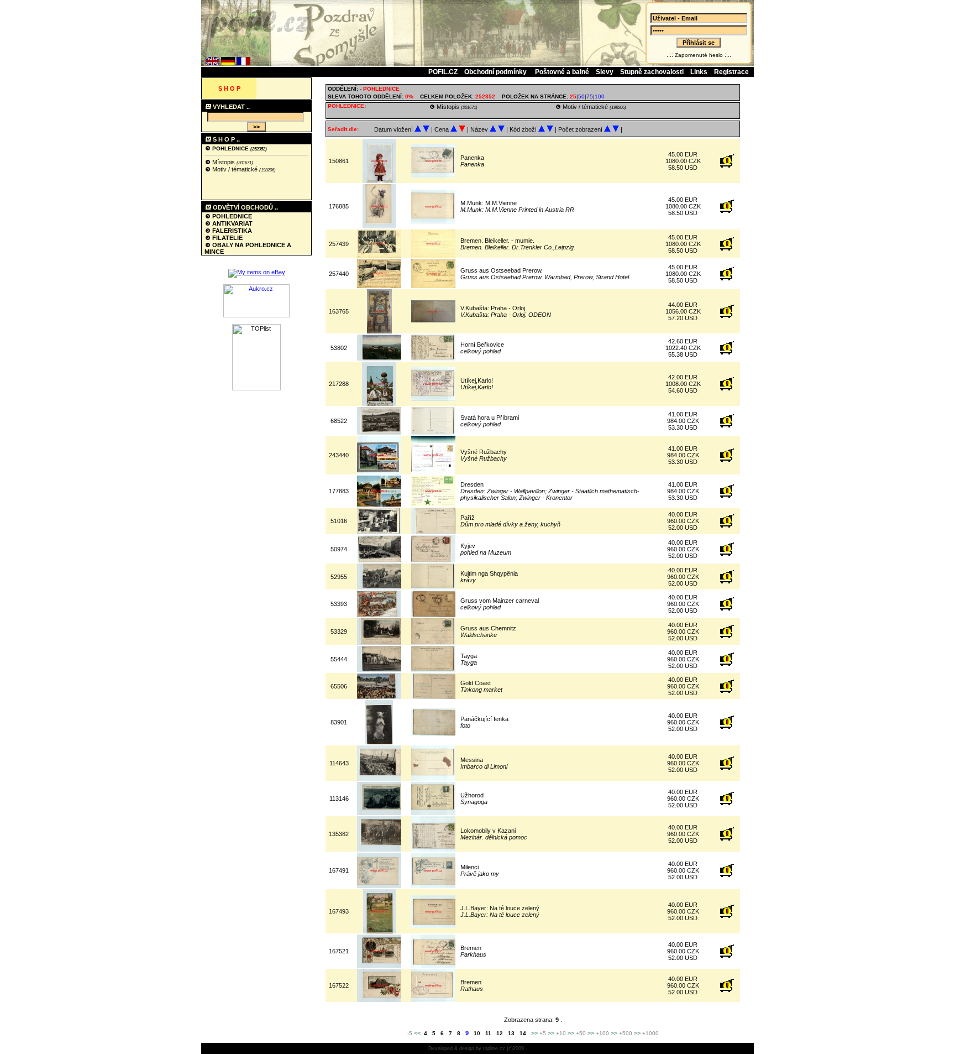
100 (600, 96)
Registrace (731, 72)
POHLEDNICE (230, 148)
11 (488, 1033)
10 (477, 1033)
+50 (581, 1033)
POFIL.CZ (443, 72)
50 (581, 96)
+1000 (650, 1033)
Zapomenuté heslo (699, 55)
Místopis (224, 162)
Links (698, 72)
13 (511, 1033)
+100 (602, 1033)
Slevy (604, 72)
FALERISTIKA (231, 230)
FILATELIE (227, 237)
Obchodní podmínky (496, 72)
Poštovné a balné (562, 72)
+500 (625, 1033)
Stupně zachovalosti (652, 72)
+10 (561, 1033)
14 (523, 1033)
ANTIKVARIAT (232, 223)
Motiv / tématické (235, 169)
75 (589, 96)
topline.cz (494, 1048)
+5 (542, 1033)
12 (499, 1033)
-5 (409, 1033)
